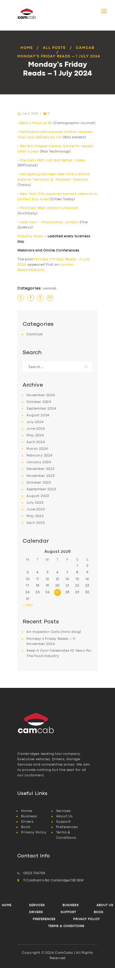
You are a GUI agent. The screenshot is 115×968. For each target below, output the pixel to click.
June (35, 428)
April (35, 442)
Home (27, 47)
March (37, 448)
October (38, 401)
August (37, 415)
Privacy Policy (33, 832)
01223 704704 (34, 873)
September (41, 408)
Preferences (67, 827)
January (38, 462)
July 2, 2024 (30, 113)
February (39, 455)
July (35, 422)
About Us (64, 816)
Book (25, 827)
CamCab (85, 47)
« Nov (28, 605)
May (35, 435)
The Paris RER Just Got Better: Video (52, 160)
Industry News (30, 236)
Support (63, 821)
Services (63, 811)
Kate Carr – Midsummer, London (49, 222)
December (40, 469)
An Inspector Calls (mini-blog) (53, 632)
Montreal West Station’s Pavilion (49, 208)
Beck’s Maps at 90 (36, 123)
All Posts (54, 47)
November (40, 395)
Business (29, 816)
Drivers (27, 821)
